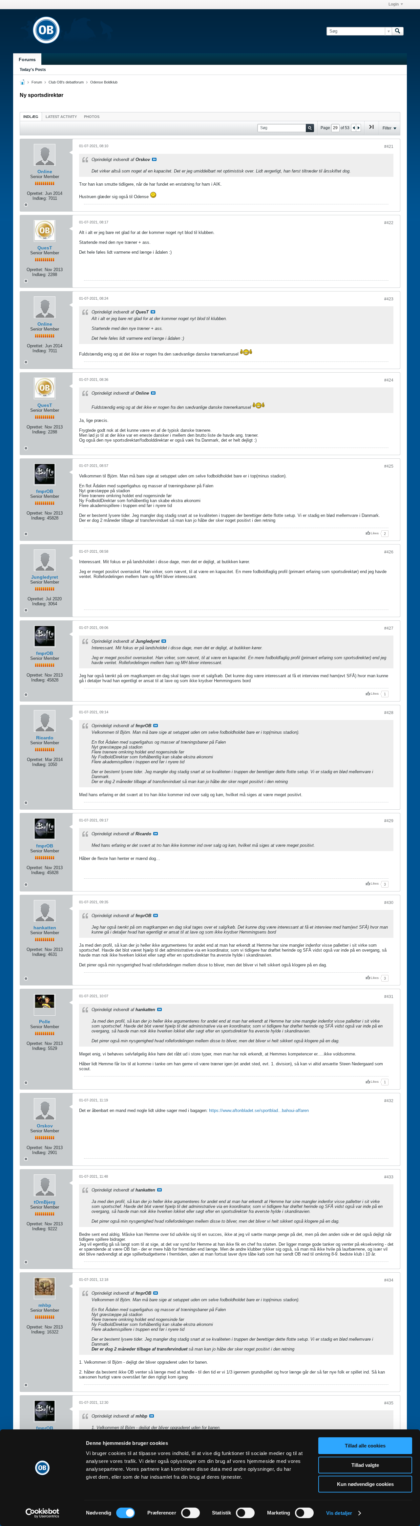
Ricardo (44, 737)
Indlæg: (39, 198)
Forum (37, 82)
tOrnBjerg (44, 1202)
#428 (388, 712)
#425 (388, 466)
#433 (388, 1177)
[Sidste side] (371, 129)
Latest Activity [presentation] (61, 117)
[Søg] (398, 31)
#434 (388, 1280)
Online (44, 171)
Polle (44, 1021)
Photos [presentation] (91, 117)
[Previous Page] (353, 127)
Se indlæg (154, 159)
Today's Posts (33, 69)
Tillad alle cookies (365, 1445)
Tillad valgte (365, 1465)
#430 (388, 902)
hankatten (44, 927)
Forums (27, 59)
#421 (388, 146)
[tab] (31, 116)
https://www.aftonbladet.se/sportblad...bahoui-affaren (259, 1110)
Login (393, 4)
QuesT (44, 247)
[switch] (190, 1513)
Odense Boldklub (103, 82)
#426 (388, 552)
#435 (388, 1403)
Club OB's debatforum (66, 82)
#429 (388, 821)
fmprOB (44, 491)
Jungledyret (44, 577)
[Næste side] (358, 127)
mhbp (44, 1305)
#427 (388, 628)
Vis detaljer (339, 1513)
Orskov (45, 1125)
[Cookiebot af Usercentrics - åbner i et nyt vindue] (42, 1513)
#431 (388, 996)
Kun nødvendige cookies (365, 1484)
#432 (388, 1100)
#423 (388, 299)
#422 (388, 222)
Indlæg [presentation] (30, 117)
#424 (388, 380)
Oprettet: (35, 193)
